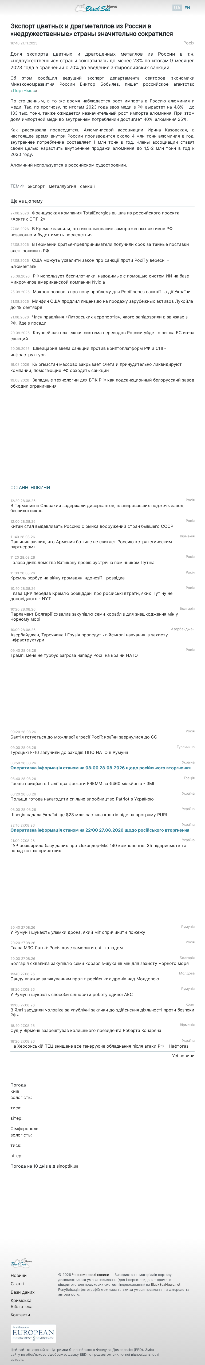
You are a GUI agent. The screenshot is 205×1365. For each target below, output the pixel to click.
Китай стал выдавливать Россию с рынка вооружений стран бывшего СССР (91, 526)
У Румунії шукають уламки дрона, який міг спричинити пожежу (77, 932)
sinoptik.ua (67, 1166)
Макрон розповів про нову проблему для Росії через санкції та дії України (112, 291)
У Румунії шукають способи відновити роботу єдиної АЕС (72, 994)
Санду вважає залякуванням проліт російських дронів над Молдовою (84, 978)
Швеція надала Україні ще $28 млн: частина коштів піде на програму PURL (89, 814)
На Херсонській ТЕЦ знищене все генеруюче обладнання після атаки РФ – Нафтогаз (99, 1046)
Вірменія (187, 536)
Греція (189, 778)
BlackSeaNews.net (165, 1285)
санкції (87, 186)
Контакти (20, 1314)
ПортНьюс (24, 90)
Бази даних (23, 1292)
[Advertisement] (102, 435)
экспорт (36, 186)
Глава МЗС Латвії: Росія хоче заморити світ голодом (66, 947)
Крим (190, 1004)
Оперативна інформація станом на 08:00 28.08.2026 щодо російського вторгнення (100, 767)
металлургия (62, 186)
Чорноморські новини (91, 1275)
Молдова (187, 973)
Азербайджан (183, 629)
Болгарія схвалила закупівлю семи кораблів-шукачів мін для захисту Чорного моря (99, 963)
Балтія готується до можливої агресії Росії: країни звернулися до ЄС (83, 737)
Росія (189, 42)
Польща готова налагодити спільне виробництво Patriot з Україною (82, 799)
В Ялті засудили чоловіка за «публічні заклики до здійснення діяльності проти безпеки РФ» (102, 1012)
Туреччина (186, 747)
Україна (188, 762)
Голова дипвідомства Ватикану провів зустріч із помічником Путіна (82, 562)
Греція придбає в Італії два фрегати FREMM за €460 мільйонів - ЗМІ (82, 783)
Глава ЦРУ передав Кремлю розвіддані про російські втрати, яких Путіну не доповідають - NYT (91, 596)
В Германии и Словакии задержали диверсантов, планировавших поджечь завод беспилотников (96, 508)
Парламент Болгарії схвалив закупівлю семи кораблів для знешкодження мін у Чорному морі (94, 616)
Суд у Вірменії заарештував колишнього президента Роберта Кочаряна (85, 1030)
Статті (17, 1283)
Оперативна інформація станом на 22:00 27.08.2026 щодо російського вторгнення (99, 830)
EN (187, 7)
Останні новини (30, 487)
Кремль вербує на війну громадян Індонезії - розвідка (67, 577)
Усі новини (183, 1055)
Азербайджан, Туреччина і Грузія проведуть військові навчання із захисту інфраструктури (89, 637)
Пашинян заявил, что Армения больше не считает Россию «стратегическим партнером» (91, 544)
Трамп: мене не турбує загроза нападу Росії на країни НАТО (74, 655)
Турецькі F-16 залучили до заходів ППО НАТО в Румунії (69, 752)
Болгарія (187, 609)
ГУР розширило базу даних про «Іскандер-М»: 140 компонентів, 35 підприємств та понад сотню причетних (98, 848)
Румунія (188, 927)
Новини (19, 1275)
